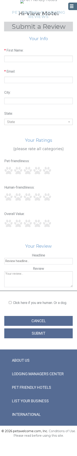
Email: (9, 71)
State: (8, 113)
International (26, 414)
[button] (38, 122)
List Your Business (30, 401)
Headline (38, 255)
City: (7, 92)
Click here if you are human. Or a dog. (40, 303)
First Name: (14, 50)
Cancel (38, 321)
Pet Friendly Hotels (31, 387)
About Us (21, 360)
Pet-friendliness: (17, 161)
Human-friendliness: (19, 187)
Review (38, 269)
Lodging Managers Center (38, 374)
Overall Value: (14, 214)
